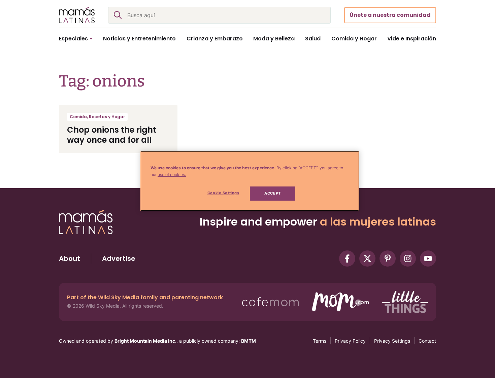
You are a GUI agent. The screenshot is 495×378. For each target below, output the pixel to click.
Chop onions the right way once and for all (111, 134)
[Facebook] (347, 258)
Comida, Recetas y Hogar (97, 116)
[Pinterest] (388, 258)
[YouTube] (428, 258)
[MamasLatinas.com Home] (77, 15)
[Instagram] (408, 258)
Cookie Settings (223, 193)
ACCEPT (272, 193)
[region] (249, 181)
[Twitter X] (367, 258)
